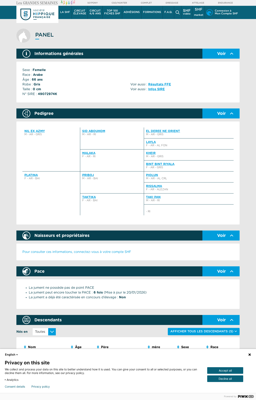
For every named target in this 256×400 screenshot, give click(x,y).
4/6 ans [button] (95, 12)
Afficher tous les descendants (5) (202, 331)
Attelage (198, 3)
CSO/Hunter (119, 3)
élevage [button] (79, 12)
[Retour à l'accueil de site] (37, 14)
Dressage (172, 3)
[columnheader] (45, 347)
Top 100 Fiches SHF (112, 12)
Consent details (15, 386)
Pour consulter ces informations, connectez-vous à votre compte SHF (76, 252)
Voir (221, 54)
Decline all (225, 378)
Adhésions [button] (132, 12)
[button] (177, 12)
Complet (146, 3)
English (10, 354)
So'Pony (92, 3)
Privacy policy (40, 386)
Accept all (225, 370)
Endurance (225, 3)
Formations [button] (152, 12)
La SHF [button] (65, 12)
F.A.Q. (168, 12)
